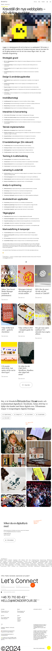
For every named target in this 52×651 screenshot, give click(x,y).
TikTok (18, 618)
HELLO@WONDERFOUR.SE (20, 600)
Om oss (35, 1)
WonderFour (4, 1)
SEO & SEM (6, 417)
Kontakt (43, 1)
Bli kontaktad (10, 540)
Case (39, 1)
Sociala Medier (41, 414)
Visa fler (27, 385)
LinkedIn (18, 620)
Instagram (19, 617)
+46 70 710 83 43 (14, 597)
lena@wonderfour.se (7, 533)
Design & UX (19, 414)
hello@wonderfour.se (5, 611)
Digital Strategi (7, 414)
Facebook (19, 619)
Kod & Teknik (30, 414)
